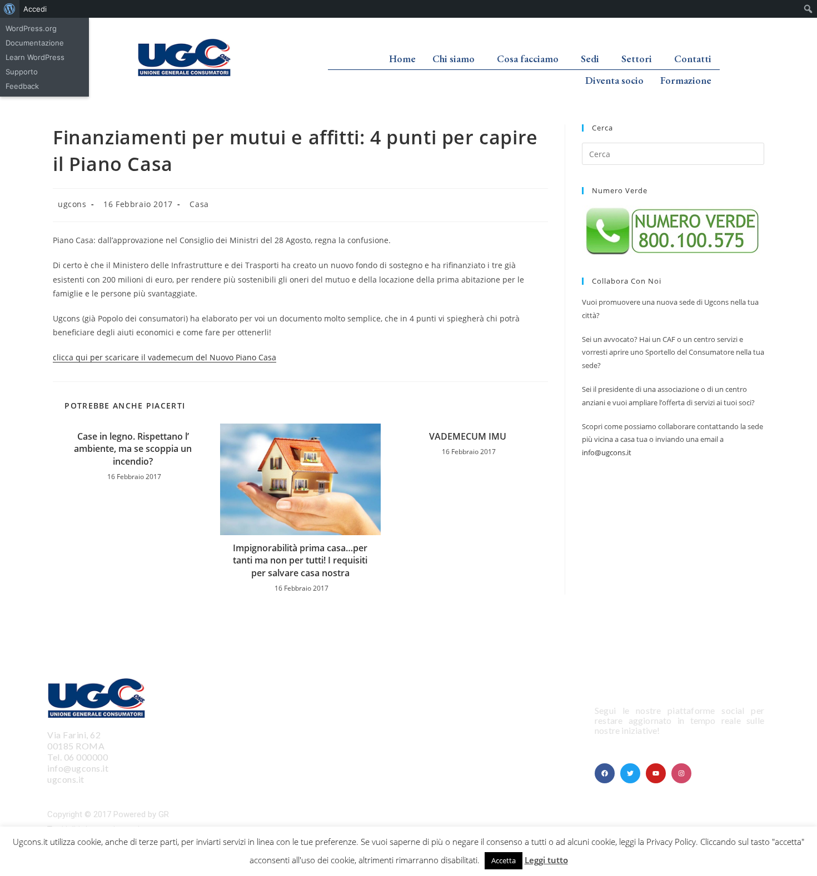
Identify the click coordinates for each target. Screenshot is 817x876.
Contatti (692, 58)
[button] (456, 58)
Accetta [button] (503, 860)
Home (402, 58)
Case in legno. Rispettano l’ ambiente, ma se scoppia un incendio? (133, 448)
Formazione (685, 80)
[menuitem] (9, 9)
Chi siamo (453, 58)
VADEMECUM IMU (467, 436)
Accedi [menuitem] (35, 8)
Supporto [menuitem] (22, 71)
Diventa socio (614, 80)
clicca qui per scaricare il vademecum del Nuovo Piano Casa (164, 357)
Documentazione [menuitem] (35, 42)
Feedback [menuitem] (22, 86)
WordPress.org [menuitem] (31, 28)
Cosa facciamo (528, 58)
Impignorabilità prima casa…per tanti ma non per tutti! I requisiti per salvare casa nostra (300, 560)
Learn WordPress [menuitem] (35, 57)
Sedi (590, 58)
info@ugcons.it (606, 452)
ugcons (72, 204)
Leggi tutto (546, 859)
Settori (636, 58)
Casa (199, 204)
